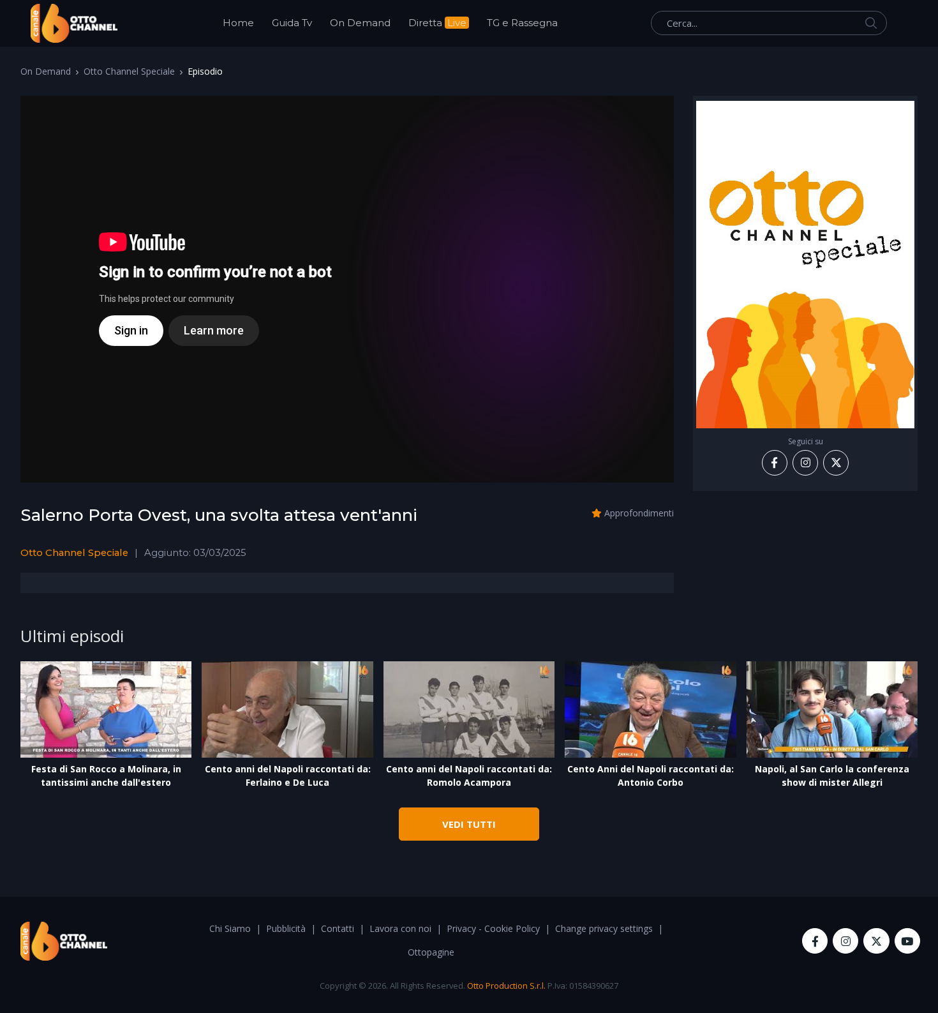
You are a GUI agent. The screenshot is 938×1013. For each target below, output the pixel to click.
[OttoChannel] (74, 23)
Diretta (437, 23)
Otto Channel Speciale (129, 71)
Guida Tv (292, 23)
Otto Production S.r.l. (506, 985)
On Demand (360, 23)
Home (238, 23)
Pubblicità (286, 928)
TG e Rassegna (522, 23)
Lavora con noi (400, 928)
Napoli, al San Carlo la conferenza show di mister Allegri (832, 775)
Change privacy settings (604, 928)
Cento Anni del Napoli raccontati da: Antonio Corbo (650, 775)
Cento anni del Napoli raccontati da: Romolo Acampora (469, 775)
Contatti (337, 928)
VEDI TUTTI (469, 824)
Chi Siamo (230, 928)
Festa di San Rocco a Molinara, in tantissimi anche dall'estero (106, 775)
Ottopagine (431, 952)
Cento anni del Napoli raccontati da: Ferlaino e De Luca (288, 775)
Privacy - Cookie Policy (493, 928)
